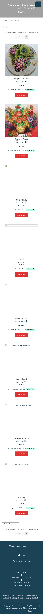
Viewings (20, 595)
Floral (11, 20)
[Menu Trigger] (38, 4)
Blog (27, 598)
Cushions (6, 598)
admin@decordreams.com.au (21, 577)
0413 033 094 (21, 572)
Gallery (6, 20)
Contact (35, 598)
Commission (30, 595)
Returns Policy (11, 608)
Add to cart (22, 95)
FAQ (21, 598)
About (12, 595)
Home (5, 595)
